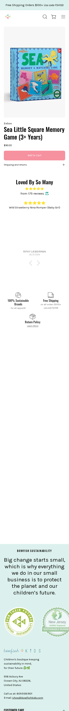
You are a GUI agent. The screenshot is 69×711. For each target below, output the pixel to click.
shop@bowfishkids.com (27, 697)
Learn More (32, 326)
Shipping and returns (15, 164)
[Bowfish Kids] (8, 16)
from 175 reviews (32, 193)
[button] (44, 16)
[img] (34, 188)
